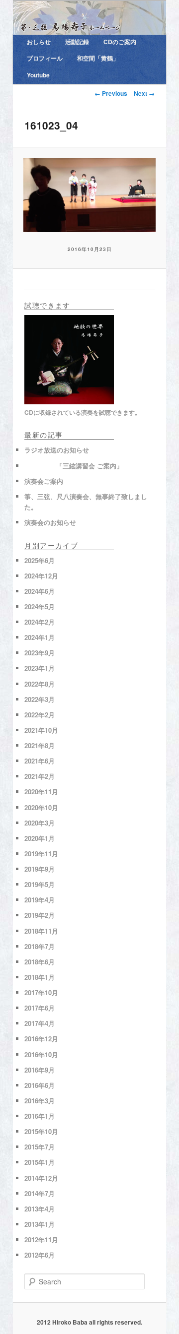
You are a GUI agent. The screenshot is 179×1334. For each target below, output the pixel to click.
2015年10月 (41, 1131)
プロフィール (45, 58)
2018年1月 (39, 977)
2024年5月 (39, 606)
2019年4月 (39, 899)
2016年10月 (41, 1054)
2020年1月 (39, 838)
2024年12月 (41, 575)
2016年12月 (41, 1038)
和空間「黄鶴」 (98, 58)
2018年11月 (41, 931)
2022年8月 (39, 684)
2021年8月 (39, 745)
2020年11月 (41, 791)
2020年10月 (41, 807)
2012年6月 (39, 1255)
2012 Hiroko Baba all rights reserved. (89, 1322)
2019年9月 (39, 869)
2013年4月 (39, 1208)
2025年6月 (39, 560)
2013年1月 (39, 1224)
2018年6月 (39, 961)
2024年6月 (39, 591)
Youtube (38, 74)
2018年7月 (39, 946)
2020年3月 (39, 822)
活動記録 (77, 41)
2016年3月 (39, 1100)
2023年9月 (39, 652)
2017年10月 (41, 992)
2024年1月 (39, 637)
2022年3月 (39, 699)
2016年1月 (39, 1116)
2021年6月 (39, 760)
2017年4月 (39, 1023)
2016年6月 (39, 1085)
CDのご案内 (119, 41)
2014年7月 (39, 1193)
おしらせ (39, 41)
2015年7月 (39, 1146)
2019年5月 (39, 884)
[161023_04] (89, 195)
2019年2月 (39, 915)
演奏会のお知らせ (50, 522)
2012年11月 (41, 1239)
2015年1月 (39, 1162)
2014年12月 (41, 1178)
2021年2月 (39, 776)
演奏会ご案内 (43, 481)
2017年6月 (39, 1008)
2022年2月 (39, 714)
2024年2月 (39, 622)
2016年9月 (39, 1070)
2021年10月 (41, 730)
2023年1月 (39, 668)
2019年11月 (41, 853)
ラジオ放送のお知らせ (56, 449)
